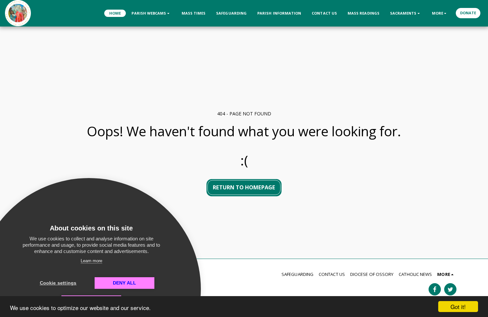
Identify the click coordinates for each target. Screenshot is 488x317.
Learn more (91, 260)
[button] (151, 13)
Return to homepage (244, 187)
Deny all (124, 283)
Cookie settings (58, 283)
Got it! (458, 306)
